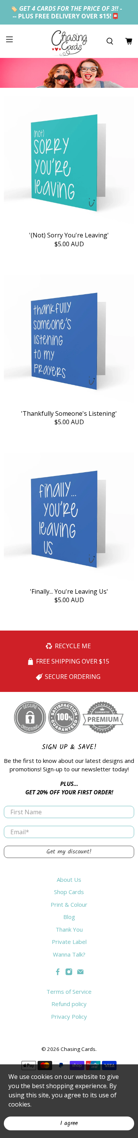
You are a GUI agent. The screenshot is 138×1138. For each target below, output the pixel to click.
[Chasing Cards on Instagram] (68, 973)
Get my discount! (69, 851)
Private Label (69, 941)
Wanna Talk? (69, 954)
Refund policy (69, 1004)
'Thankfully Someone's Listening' (69, 413)
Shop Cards (69, 892)
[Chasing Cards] (69, 41)
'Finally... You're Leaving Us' (69, 591)
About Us (69, 879)
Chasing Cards (78, 1049)
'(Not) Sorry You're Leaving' (69, 235)
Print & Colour (69, 904)
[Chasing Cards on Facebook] (57, 973)
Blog (69, 917)
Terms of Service (69, 991)
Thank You (69, 929)
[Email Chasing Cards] (80, 973)
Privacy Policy (69, 1016)
